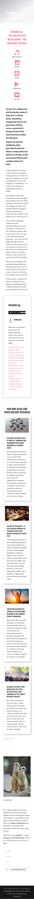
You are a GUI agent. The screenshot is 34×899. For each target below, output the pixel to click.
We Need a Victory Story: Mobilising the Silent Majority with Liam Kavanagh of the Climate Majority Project (16, 691)
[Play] (10, 312)
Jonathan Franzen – (15, 386)
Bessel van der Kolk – (16, 357)
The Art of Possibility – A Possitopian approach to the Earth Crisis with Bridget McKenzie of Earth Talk (16, 531)
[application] (17, 312)
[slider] (23, 312)
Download (18, 319)
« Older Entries (8, 739)
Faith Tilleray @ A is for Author (14, 891)
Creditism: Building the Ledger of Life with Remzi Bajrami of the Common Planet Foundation (16, 613)
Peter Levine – (15, 370)
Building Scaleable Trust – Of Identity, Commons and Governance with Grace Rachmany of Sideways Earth (16, 443)
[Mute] (21, 312)
